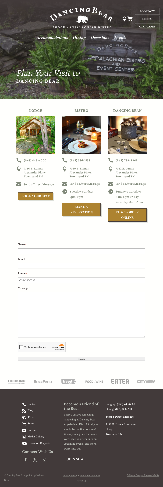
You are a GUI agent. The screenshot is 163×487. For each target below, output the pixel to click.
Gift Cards (147, 26)
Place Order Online (127, 215)
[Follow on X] (35, 459)
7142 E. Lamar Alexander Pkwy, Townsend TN (127, 172)
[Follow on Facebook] (25, 459)
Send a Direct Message (39, 184)
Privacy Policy (70, 475)
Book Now (147, 11)
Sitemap (82, 480)
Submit (81, 359)
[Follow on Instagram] (44, 459)
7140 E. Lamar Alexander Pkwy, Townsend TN (35, 172)
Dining (147, 19)
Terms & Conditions (90, 475)
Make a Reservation (81, 209)
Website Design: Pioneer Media (143, 475)
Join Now (75, 459)
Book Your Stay (35, 196)
